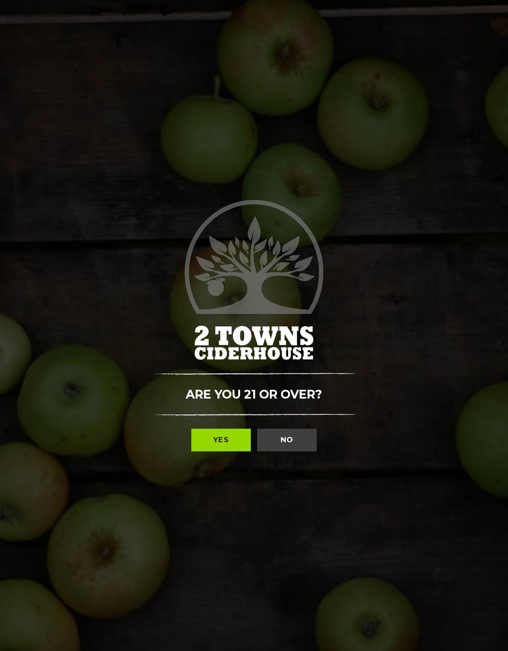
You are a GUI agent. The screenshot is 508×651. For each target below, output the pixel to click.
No (287, 439)
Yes (221, 439)
